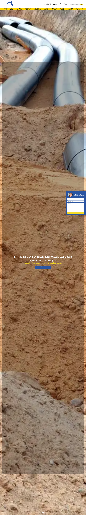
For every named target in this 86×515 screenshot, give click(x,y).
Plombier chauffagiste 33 (19, 9)
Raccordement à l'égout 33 (28, 9)
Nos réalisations (43, 267)
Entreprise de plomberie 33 (62, 9)
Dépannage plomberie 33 (46, 9)
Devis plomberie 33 (11, 9)
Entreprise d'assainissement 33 (37, 9)
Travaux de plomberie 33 (70, 9)
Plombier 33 (6, 9)
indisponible (65, 4)
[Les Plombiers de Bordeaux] (9, 4)
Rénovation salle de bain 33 (79, 9)
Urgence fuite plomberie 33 (54, 9)
